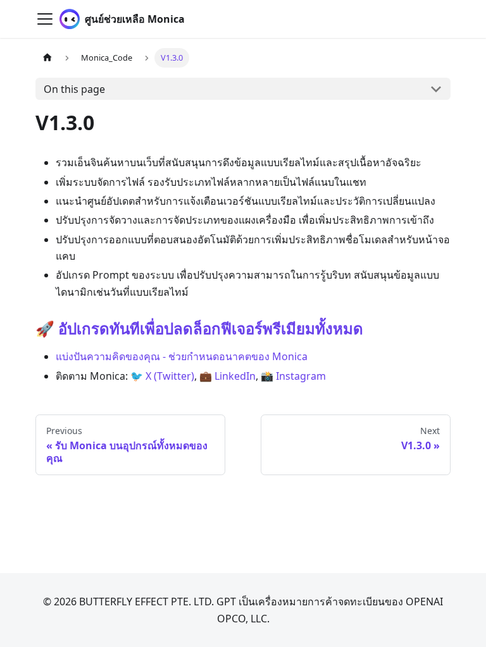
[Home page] (47, 58)
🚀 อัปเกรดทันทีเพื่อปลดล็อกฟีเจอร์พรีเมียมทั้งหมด (199, 328)
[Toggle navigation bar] (44, 18)
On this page (74, 89)
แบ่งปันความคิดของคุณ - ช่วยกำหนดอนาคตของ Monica (182, 356)
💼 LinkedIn (227, 376)
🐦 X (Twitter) (162, 376)
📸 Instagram (293, 376)
